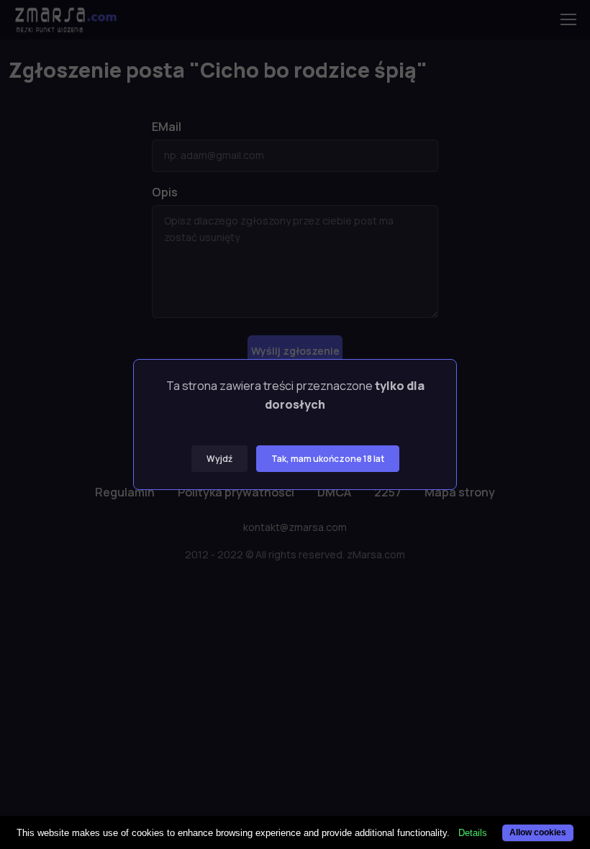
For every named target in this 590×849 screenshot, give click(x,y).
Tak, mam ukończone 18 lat (327, 459)
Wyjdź (219, 459)
